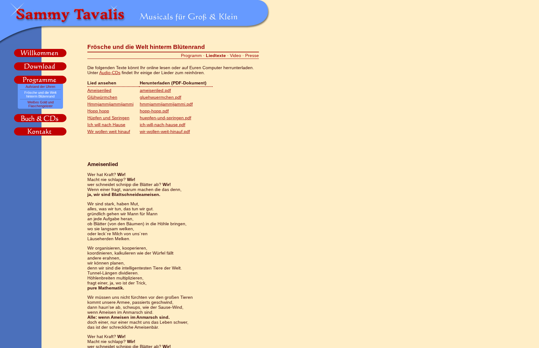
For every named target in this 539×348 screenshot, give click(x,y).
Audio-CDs (109, 72)
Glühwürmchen (102, 97)
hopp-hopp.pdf (154, 110)
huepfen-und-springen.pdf (165, 117)
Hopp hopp (98, 110)
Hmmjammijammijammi (110, 104)
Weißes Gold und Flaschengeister (40, 104)
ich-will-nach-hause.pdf (162, 124)
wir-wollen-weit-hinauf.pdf (165, 131)
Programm (191, 55)
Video (235, 55)
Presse (252, 55)
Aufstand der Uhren (40, 86)
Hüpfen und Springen (108, 117)
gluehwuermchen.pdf (160, 97)
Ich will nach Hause (106, 124)
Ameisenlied (99, 90)
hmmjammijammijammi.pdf (166, 104)
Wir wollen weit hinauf (108, 131)
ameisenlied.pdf (155, 90)
